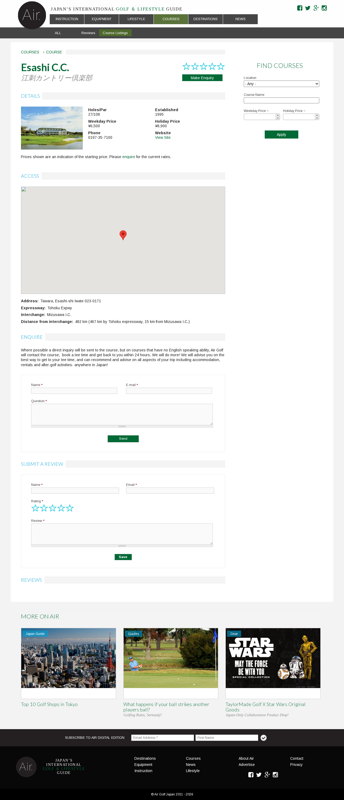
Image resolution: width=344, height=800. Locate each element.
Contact (296, 758)
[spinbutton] (263, 117)
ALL (58, 33)
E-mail (132, 385)
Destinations (206, 19)
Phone (94, 133)
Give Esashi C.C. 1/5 (35, 508)
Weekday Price (102, 121)
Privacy (296, 764)
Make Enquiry (202, 78)
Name (36, 385)
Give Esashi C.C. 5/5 (70, 508)
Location (250, 78)
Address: (29, 301)
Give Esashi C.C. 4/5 (61, 508)
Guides (133, 634)
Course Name (254, 95)
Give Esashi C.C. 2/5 (44, 508)
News (240, 19)
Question (39, 401)
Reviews (88, 33)
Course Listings (115, 33)
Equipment (102, 19)
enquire (128, 157)
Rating (37, 501)
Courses (171, 19)
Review (37, 521)
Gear (234, 634)
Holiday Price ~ (294, 111)
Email (131, 485)
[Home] (32, 15)
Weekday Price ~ (256, 111)
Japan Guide (35, 634)
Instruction (67, 19)
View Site (163, 137)
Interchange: (33, 314)
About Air (246, 758)
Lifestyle (136, 19)
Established (166, 110)
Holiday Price (167, 121)
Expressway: (33, 308)
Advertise (247, 764)
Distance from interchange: (47, 321)
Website (163, 133)
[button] (277, 115)
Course (54, 52)
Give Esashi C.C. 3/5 (52, 508)
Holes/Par (97, 110)
